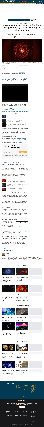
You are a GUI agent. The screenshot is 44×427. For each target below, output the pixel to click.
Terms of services (13, 154)
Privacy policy (9, 415)
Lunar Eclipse (15, 5)
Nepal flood (8, 5)
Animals (4, 3)
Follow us (22, 66)
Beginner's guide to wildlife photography (33, 388)
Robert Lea (18, 36)
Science (17, 3)
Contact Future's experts (16, 412)
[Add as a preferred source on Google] (22, 407)
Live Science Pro (39, 5)
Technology (30, 3)
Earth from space (18, 387)
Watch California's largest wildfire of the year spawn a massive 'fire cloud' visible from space (22, 226)
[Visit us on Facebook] (19, 1)
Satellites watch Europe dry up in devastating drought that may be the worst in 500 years (21, 231)
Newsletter (26, 66)
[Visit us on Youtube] (24, 1)
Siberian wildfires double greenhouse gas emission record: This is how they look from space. (22, 229)
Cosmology (25, 23)
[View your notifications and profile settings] (40, 1)
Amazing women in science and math (25, 390)
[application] (15, 93)
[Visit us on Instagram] (22, 1)
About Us (25, 411)
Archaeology (9, 3)
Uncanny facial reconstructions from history (25, 396)
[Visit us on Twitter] (21, 1)
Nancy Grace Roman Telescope (24, 5)
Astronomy (21, 23)
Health (13, 3)
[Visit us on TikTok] (27, 1)
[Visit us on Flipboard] (25, 1)
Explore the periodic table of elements (25, 393)
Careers (8, 417)
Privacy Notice (5, 155)
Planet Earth (22, 3)
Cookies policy (18, 415)
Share (4, 66)
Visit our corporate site (23, 404)
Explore (34, 3)
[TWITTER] (7, 255)
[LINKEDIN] (8, 255)
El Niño (33, 5)
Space (26, 3)
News (29, 36)
